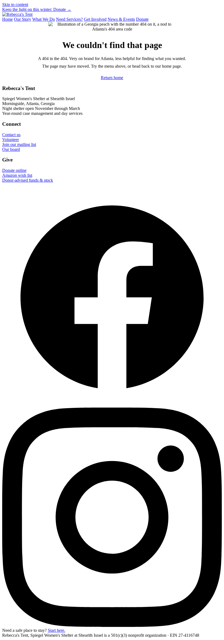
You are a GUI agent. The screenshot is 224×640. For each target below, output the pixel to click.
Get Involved (95, 19)
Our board (11, 149)
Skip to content (15, 4)
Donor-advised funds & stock (27, 180)
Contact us (11, 134)
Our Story (22, 19)
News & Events (121, 19)
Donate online (14, 170)
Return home (112, 77)
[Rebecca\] (17, 14)
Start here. (56, 630)
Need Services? (69, 19)
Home (7, 19)
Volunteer (10, 139)
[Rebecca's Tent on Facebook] (112, 405)
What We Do (43, 19)
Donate (142, 19)
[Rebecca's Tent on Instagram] (112, 625)
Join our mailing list (19, 144)
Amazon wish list (17, 175)
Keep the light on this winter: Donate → (36, 9)
